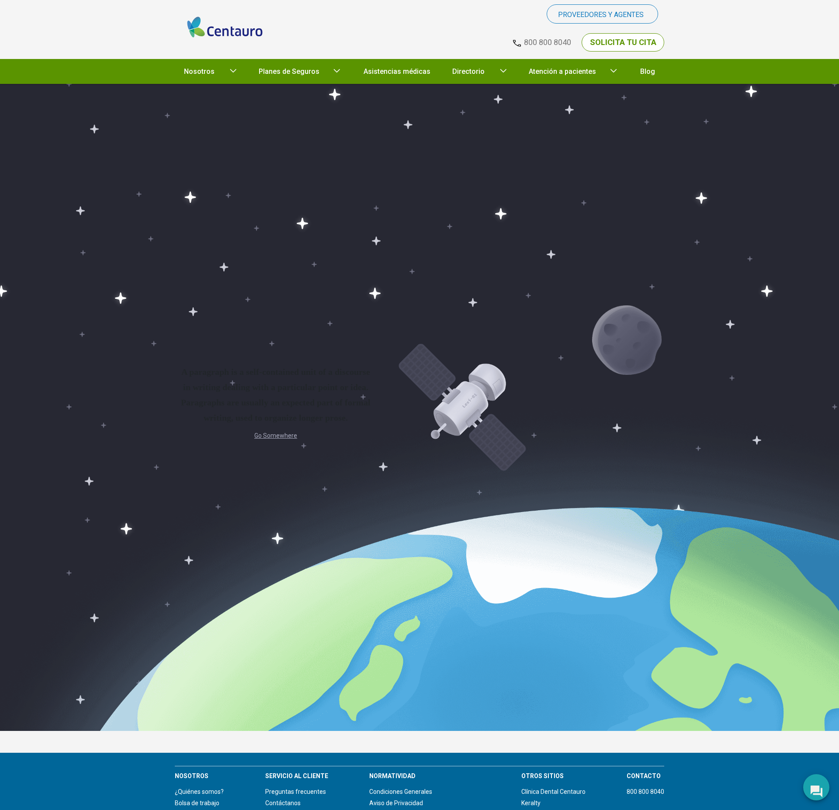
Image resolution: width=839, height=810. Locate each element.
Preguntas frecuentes (295, 791)
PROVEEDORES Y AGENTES (601, 14)
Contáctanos (283, 803)
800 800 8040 (645, 791)
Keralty (531, 803)
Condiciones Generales (400, 791)
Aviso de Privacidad (396, 803)
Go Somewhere (275, 435)
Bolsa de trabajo (197, 803)
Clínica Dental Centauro (553, 791)
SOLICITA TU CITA (623, 42)
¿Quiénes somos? (199, 791)
